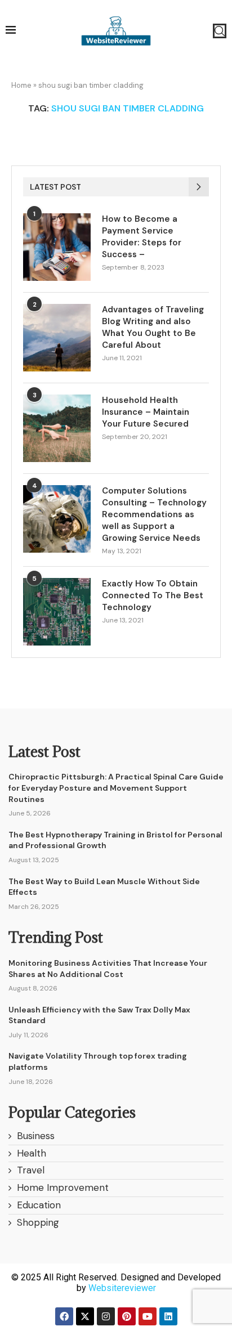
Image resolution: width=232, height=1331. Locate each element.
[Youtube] (148, 1316)
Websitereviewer (122, 1288)
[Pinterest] (127, 1316)
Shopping (38, 1222)
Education (39, 1205)
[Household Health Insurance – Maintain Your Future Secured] (57, 428)
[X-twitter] (85, 1316)
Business (36, 1136)
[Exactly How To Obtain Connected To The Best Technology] (57, 612)
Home (21, 85)
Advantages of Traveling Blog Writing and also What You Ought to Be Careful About (153, 327)
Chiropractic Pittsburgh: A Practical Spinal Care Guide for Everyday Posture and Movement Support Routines (116, 788)
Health (31, 1153)
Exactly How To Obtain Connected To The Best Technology (152, 595)
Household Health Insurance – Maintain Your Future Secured (145, 412)
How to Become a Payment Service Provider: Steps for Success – (141, 236)
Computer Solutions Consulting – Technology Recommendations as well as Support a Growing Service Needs (154, 514)
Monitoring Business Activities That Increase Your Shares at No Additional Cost (107, 968)
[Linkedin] (168, 1316)
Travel (30, 1170)
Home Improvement (63, 1187)
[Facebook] (64, 1316)
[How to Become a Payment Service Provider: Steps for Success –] (57, 247)
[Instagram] (106, 1316)
